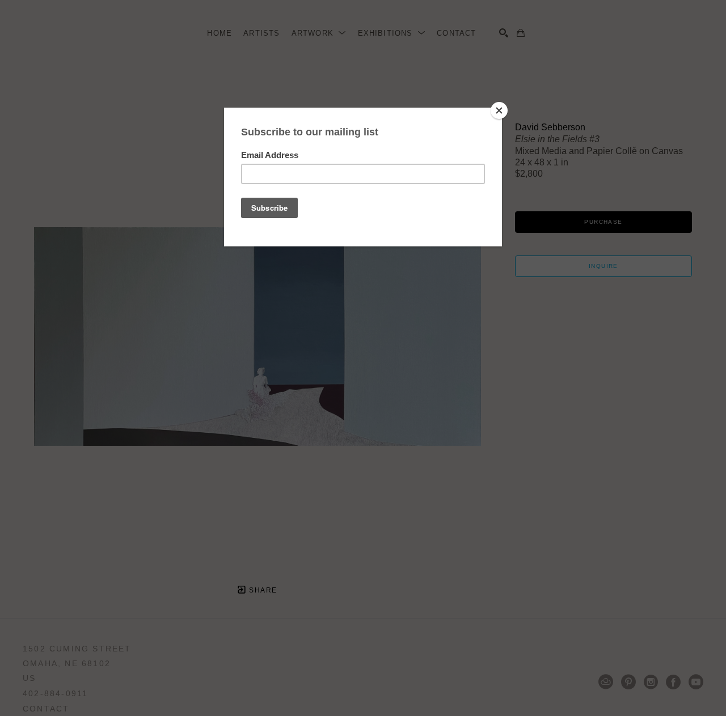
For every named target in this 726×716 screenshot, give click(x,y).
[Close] (499, 110)
